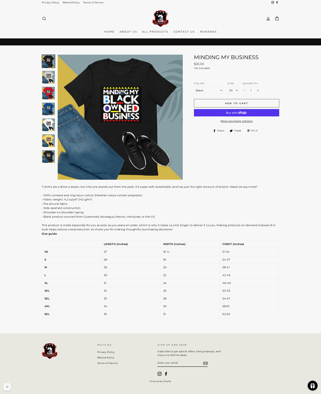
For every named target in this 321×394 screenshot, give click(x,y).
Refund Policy (71, 2)
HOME (109, 31)
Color (199, 83)
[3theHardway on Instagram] (159, 374)
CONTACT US (184, 31)
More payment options (237, 121)
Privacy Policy (50, 2)
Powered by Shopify (160, 381)
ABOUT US (128, 31)
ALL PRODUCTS (155, 31)
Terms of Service (93, 2)
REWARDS (208, 31)
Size (230, 83)
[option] (120, 117)
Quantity (250, 83)
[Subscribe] (205, 363)
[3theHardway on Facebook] (166, 374)
